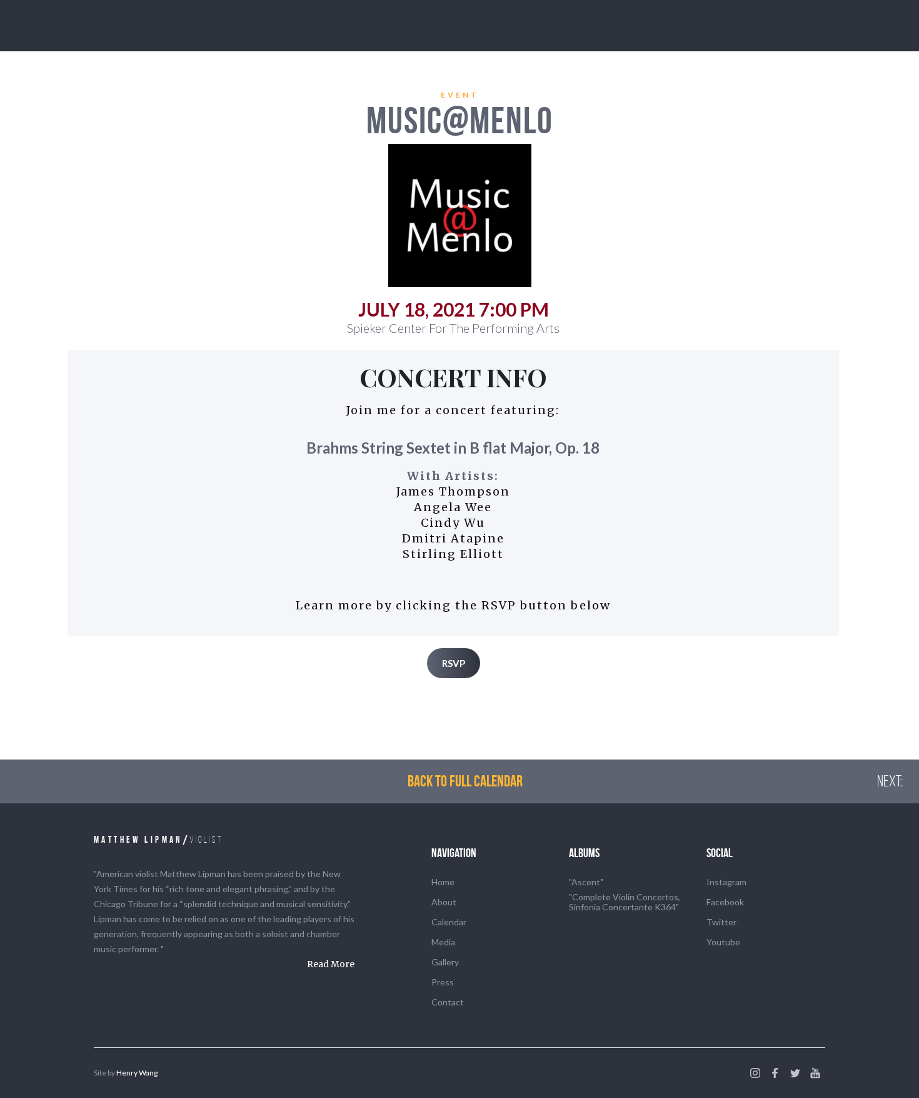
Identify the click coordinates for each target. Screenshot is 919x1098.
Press (442, 982)
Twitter (721, 922)
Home (442, 882)
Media (443, 942)
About (443, 902)
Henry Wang (137, 1072)
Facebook (725, 902)
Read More (330, 964)
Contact (447, 1002)
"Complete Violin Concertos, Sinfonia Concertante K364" (624, 902)
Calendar (448, 922)
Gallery (445, 962)
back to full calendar (465, 781)
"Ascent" (586, 882)
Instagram (726, 882)
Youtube (723, 942)
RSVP (453, 663)
